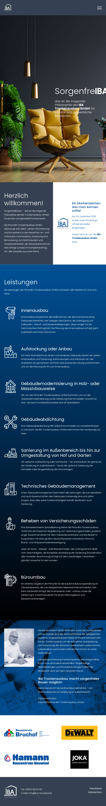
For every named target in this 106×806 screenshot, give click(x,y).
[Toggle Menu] (99, 7)
